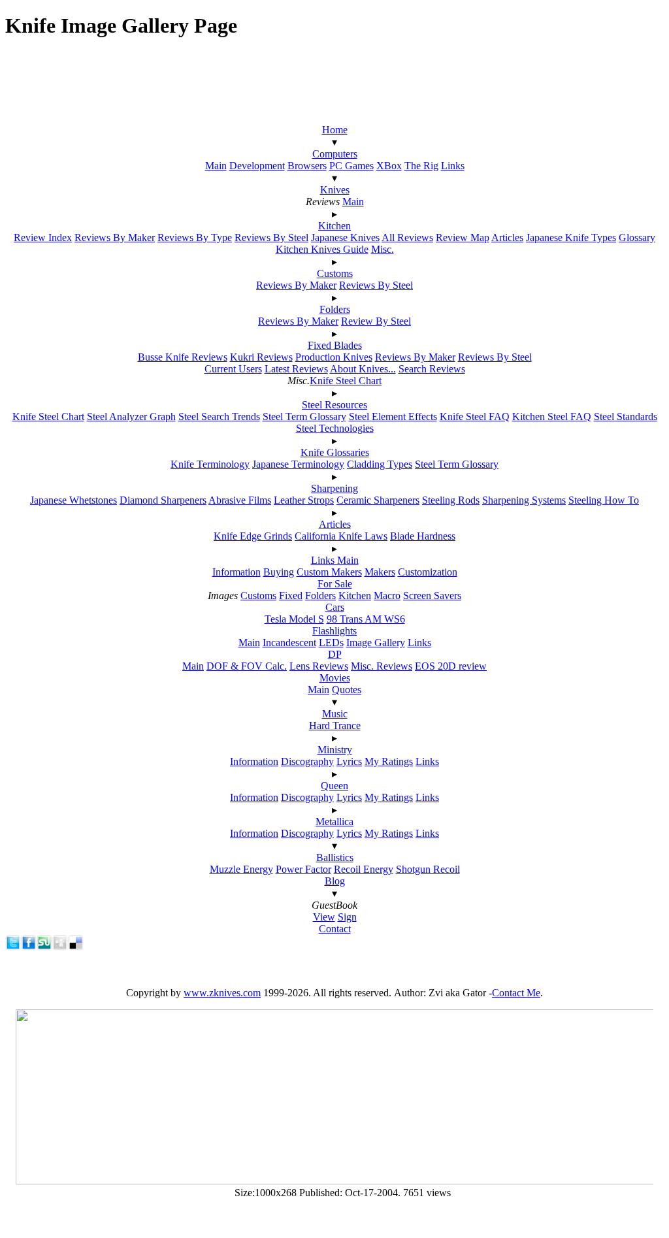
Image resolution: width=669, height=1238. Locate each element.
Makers (380, 572)
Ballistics (334, 857)
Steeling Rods (451, 500)
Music (335, 713)
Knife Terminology (210, 464)
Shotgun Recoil (428, 869)
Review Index (43, 237)
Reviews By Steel (271, 237)
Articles (507, 237)
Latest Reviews (296, 368)
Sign (347, 916)
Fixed (290, 595)
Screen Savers (432, 595)
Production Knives (333, 357)
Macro (387, 595)
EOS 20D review (451, 666)
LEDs (331, 642)
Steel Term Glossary (304, 416)
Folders (334, 309)
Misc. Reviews (381, 666)
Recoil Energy (363, 869)
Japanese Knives (345, 237)
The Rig (421, 165)
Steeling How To (603, 500)
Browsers (307, 165)
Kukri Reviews (261, 357)
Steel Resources (334, 404)
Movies (334, 677)
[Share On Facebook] (29, 947)
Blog (335, 881)
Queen (334, 785)
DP (335, 654)
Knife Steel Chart (346, 380)
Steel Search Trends (219, 416)
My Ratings (389, 761)
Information (236, 572)
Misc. (382, 249)
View (324, 916)
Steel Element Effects (393, 416)
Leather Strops (304, 500)
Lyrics (349, 761)
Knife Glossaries (335, 452)
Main (216, 165)
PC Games (351, 165)
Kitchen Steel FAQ (551, 416)
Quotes (346, 689)
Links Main (335, 560)
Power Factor (303, 869)
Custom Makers (329, 572)
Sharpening (334, 488)
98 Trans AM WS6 (366, 619)
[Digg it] (60, 947)
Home (335, 129)
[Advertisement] (328, 81)
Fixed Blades (335, 345)
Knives (335, 189)
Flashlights (334, 630)
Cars (334, 607)
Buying (278, 572)
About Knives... (363, 368)
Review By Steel (376, 321)
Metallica (334, 821)
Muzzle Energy (241, 869)
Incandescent (289, 642)
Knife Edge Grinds (253, 536)
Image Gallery (375, 642)
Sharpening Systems (524, 500)
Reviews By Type (194, 237)
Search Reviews (432, 368)
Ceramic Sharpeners (377, 500)
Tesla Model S (294, 619)
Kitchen (334, 225)
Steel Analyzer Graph (131, 416)
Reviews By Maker (114, 237)
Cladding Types (379, 464)
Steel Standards (625, 416)
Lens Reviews (318, 666)
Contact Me (516, 992)
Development (257, 165)
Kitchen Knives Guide (322, 249)
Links (453, 165)
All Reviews (407, 237)
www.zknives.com (222, 992)
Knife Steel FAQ (475, 416)
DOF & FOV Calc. (246, 666)
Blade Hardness (422, 536)
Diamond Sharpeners (163, 500)
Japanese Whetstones (73, 500)
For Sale (335, 583)
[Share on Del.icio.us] (76, 947)
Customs (335, 273)
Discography (307, 761)
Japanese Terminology (298, 464)
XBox (389, 165)
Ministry (335, 749)
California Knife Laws (341, 536)
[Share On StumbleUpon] (44, 947)
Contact (335, 928)
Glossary (637, 237)
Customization (427, 572)
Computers (334, 153)
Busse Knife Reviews (182, 357)
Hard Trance (335, 725)
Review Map (462, 237)
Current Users (233, 368)
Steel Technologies (335, 428)
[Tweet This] (13, 947)
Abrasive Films (239, 500)
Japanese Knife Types (571, 237)
